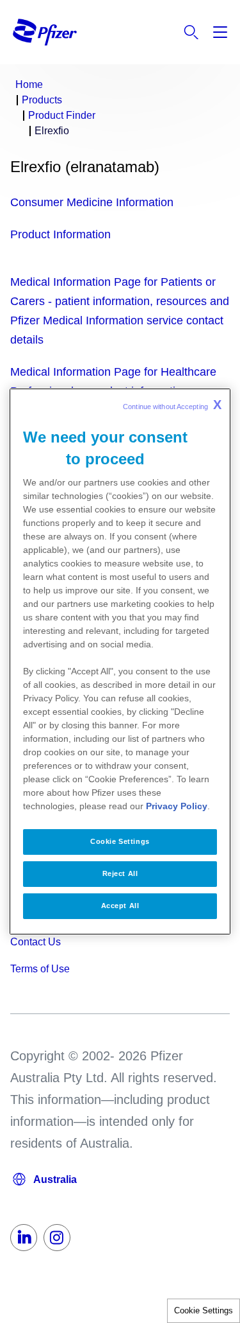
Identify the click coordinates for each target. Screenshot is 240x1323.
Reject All (120, 873)
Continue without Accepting (172, 405)
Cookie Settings (203, 1310)
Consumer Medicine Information (91, 202)
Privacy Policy (176, 806)
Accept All (120, 905)
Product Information (60, 234)
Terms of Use (40, 968)
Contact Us (35, 941)
